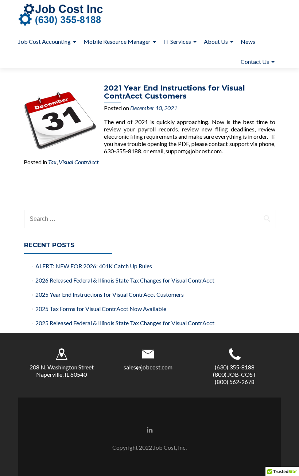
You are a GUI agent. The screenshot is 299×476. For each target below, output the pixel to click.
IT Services (177, 41)
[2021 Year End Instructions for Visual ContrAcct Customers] (60, 119)
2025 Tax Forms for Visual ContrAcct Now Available (100, 308)
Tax (52, 161)
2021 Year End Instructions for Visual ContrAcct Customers (174, 92)
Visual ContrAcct (78, 161)
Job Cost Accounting (44, 41)
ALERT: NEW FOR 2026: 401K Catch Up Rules (93, 265)
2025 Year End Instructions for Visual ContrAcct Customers (109, 294)
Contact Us (255, 61)
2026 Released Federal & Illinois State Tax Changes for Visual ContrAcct (124, 280)
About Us (216, 41)
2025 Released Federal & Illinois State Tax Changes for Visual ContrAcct (124, 322)
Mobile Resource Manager (117, 41)
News (248, 41)
